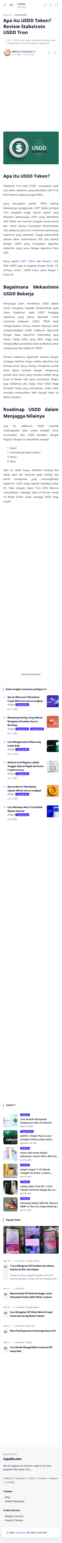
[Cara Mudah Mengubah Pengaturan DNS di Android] (10, 1120)
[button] (45, 4)
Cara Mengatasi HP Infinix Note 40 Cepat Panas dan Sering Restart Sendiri (31, 1314)
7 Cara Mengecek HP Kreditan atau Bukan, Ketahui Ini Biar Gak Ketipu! (32, 1267)
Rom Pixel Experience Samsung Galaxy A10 (33, 1331)
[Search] (50, 4)
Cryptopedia (22, 704)
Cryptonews (22, 729)
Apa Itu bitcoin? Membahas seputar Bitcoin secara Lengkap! (24, 788)
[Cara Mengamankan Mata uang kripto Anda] (53, 746)
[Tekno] (29, 1342)
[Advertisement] (31, 94)
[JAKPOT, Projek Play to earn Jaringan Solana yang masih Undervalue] (10, 1137)
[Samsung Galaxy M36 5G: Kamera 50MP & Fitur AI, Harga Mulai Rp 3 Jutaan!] (10, 1204)
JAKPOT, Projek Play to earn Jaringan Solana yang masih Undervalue (36, 1137)
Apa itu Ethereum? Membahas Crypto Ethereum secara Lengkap (25, 699)
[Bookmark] (56, 4)
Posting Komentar (31, 674)
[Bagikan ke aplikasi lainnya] (55, 52)
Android (25, 1114)
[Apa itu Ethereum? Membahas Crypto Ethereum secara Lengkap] (53, 701)
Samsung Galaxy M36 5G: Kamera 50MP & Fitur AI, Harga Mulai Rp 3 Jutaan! (39, 1204)
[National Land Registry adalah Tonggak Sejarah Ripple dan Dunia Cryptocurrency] (53, 766)
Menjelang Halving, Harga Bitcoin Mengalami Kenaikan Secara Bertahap (25, 721)
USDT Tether (27, 261)
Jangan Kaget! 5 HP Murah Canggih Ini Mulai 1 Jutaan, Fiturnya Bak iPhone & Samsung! (39, 1171)
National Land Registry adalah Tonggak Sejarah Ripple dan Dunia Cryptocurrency (25, 766)
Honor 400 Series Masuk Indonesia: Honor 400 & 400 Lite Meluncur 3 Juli (38, 1154)
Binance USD (50, 261)
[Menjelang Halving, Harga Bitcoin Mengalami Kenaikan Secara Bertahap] (53, 722)
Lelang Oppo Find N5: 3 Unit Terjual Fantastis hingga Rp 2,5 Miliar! (37, 1188)
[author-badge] (28, 51)
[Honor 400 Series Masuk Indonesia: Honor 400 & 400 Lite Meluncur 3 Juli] (10, 1154)
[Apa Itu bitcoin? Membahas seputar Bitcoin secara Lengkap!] (53, 791)
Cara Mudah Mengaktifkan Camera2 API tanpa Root (31, 1349)
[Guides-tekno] (33, 1260)
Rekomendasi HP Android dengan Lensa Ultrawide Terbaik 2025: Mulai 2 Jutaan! (31, 1295)
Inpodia (21, 4)
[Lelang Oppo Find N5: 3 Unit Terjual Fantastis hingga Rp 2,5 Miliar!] (10, 1188)
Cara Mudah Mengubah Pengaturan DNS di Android (36, 1121)
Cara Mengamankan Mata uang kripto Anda (24, 744)
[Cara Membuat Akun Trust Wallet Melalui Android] (53, 811)
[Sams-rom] (30, 1325)
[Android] (21, 1260)
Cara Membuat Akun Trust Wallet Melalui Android (24, 809)
